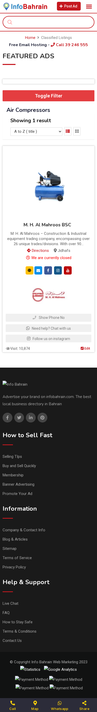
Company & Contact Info (24, 530)
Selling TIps (12, 456)
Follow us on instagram (51, 339)
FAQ (6, 612)
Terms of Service (17, 558)
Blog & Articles (15, 539)
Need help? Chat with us (51, 328)
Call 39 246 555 (71, 45)
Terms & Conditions (19, 631)
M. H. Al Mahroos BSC (47, 225)
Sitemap (10, 548)
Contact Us (12, 640)
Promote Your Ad (17, 493)
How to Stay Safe (18, 622)
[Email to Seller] (38, 270)
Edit (87, 348)
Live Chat (10, 603)
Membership (13, 475)
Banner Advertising (18, 484)
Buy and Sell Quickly (19, 465)
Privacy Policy (14, 567)
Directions (40, 250)
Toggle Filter (48, 95)
